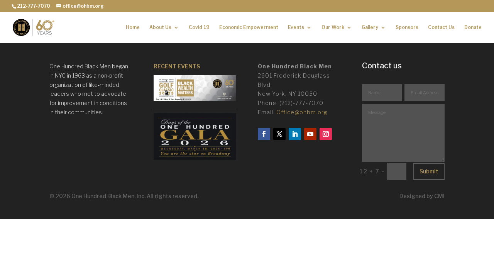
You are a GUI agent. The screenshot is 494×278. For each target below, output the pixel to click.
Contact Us (441, 27)
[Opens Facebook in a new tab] (264, 134)
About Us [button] (160, 27)
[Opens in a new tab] (195, 157)
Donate (473, 27)
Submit (429, 171)
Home (133, 27)
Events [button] (296, 27)
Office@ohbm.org (301, 112)
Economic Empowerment (248, 27)
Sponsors (407, 27)
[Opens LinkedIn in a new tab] (295, 134)
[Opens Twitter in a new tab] (279, 134)
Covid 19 (199, 27)
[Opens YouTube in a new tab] (310, 134)
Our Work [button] (332, 27)
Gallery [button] (370, 27)
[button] (195, 92)
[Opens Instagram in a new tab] (326, 134)
